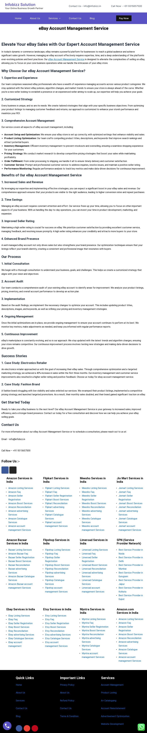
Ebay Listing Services (19, 615)
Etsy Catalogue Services (57, 638)
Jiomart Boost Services (130, 503)
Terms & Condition (69, 716)
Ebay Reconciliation (18, 631)
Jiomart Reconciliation (130, 507)
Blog (92, 18)
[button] (59, 18)
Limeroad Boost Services (94, 565)
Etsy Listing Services (55, 615)
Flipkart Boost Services (57, 499)
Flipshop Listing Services (57, 549)
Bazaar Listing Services (20, 549)
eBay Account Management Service (66, 59)
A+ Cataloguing (108, 700)
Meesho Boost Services (94, 503)
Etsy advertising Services (58, 634)
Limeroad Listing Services (95, 549)
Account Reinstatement (113, 708)
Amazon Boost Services (20, 503)
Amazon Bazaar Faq (18, 553)
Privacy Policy (67, 685)
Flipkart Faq (51, 492)
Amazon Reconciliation (19, 507)
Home (18, 18)
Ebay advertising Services (21, 634)
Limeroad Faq (88, 553)
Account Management (112, 685)
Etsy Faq (49, 619)
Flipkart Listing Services (57, 488)
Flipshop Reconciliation (56, 568)
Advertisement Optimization (115, 716)
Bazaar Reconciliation (19, 565)
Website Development (112, 724)
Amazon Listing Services (20, 488)
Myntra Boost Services (93, 630)
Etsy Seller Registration (57, 623)
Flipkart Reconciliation (56, 503)
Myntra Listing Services (94, 619)
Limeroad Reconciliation (94, 568)
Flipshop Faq (51, 553)
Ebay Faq (13, 619)
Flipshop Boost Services (57, 565)
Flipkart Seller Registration (58, 495)
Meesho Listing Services (94, 488)
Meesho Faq (88, 492)
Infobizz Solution (20, 4)
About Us (35, 18)
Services (53, 18)
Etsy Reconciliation (54, 631)
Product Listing (109, 692)
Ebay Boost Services (18, 627)
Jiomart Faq (125, 492)
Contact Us (75, 18)
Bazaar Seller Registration (21, 557)
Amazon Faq (14, 492)
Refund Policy (67, 700)
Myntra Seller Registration (95, 626)
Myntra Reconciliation (93, 634)
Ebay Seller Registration (20, 623)
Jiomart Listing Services (131, 488)
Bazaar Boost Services (19, 561)
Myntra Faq (87, 623)
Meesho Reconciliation (93, 507)
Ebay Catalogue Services (20, 638)
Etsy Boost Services (55, 627)
